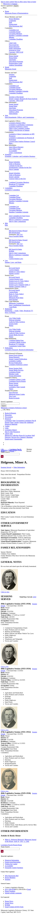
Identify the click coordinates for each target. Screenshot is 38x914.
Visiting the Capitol (11, 864)
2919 (34, 597)
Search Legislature (7, 6)
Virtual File (22, 422)
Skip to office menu (20, 2)
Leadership (12, 20)
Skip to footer (31, 2)
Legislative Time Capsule (17, 387)
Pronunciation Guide (15, 63)
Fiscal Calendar (14, 169)
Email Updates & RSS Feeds (14, 907)
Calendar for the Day (15, 166)
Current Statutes (14, 270)
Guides (7, 426)
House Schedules (14, 162)
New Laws (12, 396)
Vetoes (11, 257)
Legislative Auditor (15, 361)
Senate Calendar (14, 177)
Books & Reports (10, 413)
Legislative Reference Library (18, 126)
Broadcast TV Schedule (16, 184)
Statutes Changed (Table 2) (17, 286)
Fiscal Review (13, 392)
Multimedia (8, 309)
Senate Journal (13, 104)
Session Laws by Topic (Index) (19, 281)
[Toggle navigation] (1, 8)
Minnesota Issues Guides (17, 394)
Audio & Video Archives (17, 322)
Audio (19, 318)
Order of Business (14, 164)
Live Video (12, 318)
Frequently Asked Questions (14, 868)
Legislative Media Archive (17, 342)
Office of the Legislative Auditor (19, 128)
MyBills (11, 251)
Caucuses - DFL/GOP (16, 52)
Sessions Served (6, 467)
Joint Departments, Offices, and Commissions (19, 117)
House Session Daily (15, 368)
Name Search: (5, 847)
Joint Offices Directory (16, 147)
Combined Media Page (16, 340)
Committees (8, 188)
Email (29, 889)
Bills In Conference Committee (19, 219)
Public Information (15, 48)
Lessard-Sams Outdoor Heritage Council (22, 141)
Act (21, 234)
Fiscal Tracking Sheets (16, 236)
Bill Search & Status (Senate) (18, 240)
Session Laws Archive (16, 283)
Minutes (11, 37)
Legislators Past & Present (17, 381)
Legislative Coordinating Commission (21, 125)
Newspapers (9, 417)
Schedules (8, 154)
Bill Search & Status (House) (18, 231)
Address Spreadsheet (15, 65)
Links (7, 428)
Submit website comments (13, 893)
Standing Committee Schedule (18, 35)
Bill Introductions (14, 232)
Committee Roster (14, 32)
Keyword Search (14, 268)
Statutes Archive (14, 273)
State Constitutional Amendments (19, 305)
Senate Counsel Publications (18, 359)
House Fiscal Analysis (16, 355)
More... (11, 143)
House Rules (13, 58)
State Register (13, 299)
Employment (13, 24)
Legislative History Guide (17, 379)
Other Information (19, 467)
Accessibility (13, 151)
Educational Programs (16, 61)
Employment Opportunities (13, 439)
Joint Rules (12, 60)
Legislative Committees (12, 190)
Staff (10, 22)
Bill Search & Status (15, 249)
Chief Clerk (12, 43)
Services (14, 437)
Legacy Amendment (15, 153)
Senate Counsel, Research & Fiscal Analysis (23, 99)
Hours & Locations (25, 435)
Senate (7, 67)
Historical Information (12, 860)
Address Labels (14, 112)
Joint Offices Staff (14, 149)
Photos (11, 325)
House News (9, 901)
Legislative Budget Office (17, 123)
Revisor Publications (15, 363)
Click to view (5, 592)
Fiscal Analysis (14, 45)
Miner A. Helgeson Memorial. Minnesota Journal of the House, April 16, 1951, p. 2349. (20, 840)
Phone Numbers (10, 891)
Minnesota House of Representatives (16, 13)
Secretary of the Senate (16, 97)
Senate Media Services (16, 335)
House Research (14, 47)
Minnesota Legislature (10, 4)
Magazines (8, 415)
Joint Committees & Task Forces (19, 216)
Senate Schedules (14, 173)
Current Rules (13, 292)
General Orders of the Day (17, 179)
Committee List (14, 30)
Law (6, 260)
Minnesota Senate (10, 69)
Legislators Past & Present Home (11, 845)
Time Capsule (14, 422)
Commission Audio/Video (17, 346)
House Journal (13, 56)
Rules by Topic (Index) (16, 294)
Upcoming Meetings (15, 34)
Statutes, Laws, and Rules (13, 262)
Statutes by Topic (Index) (17, 272)
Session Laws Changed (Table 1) (19, 285)
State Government (18, 420)
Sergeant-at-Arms (14, 50)
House (7, 11)
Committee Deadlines (16, 39)
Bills (6, 223)
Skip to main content (7, 2)
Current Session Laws (16, 258)
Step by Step (9, 432)
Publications (9, 348)
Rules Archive (13, 296)
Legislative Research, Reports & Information (19, 350)
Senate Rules (13, 106)
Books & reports (14, 398)
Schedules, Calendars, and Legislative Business (20, 156)
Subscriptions (13, 113)
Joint (6, 115)
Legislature (8, 420)
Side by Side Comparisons (17, 221)
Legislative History (11, 430)
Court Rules (13, 307)
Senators (11, 74)
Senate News (9, 903)
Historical (8, 419)
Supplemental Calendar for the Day (20, 167)
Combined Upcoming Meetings (19, 182)
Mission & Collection (12, 435)
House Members (14, 19)
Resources (16, 432)
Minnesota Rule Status (16, 298)
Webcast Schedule (15, 320)
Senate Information (15, 376)
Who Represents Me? (16, 26)
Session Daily (13, 324)
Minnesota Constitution (16, 303)
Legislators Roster (14, 372)
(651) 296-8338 (10, 889)
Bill (18, 234)
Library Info (9, 433)
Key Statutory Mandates (25, 437)
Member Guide (14, 374)
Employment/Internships (12, 862)
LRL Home (3, 450)
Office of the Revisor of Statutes (19, 130)
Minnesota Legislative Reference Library (14, 408)
